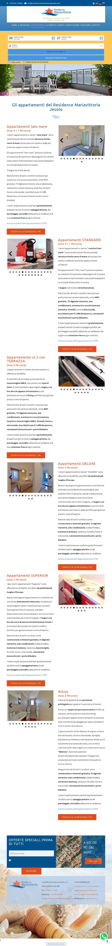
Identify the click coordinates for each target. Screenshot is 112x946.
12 (96, 158)
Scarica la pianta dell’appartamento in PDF (27, 223)
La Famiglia (51, 25)
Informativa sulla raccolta (56, 944)
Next (100, 140)
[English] (97, 3)
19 (32, 275)
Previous (62, 140)
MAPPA (93, 861)
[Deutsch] (100, 3)
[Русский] (103, 3)
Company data (80, 886)
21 (38, 275)
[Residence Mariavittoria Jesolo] (56, 11)
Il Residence (24, 25)
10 (89, 158)
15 (81, 161)
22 (41, 275)
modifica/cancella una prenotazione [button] (36, 62)
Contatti (96, 25)
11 (92, 158)
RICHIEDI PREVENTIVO (56, 58)
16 (22, 275)
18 (29, 275)
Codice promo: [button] (16, 62)
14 (102, 158)
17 (25, 275)
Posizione (85, 25)
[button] (32, 38)
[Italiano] (93, 3)
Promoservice (91, 898)
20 (35, 275)
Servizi (61, 25)
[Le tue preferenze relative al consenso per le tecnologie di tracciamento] (107, 941)
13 (99, 158)
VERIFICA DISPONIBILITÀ (26, 231)
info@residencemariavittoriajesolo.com (58, 898)
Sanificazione (72, 25)
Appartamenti (38, 25)
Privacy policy (93, 886)
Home (14, 25)
